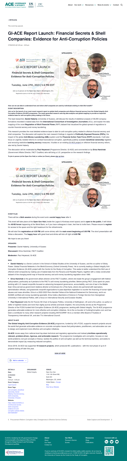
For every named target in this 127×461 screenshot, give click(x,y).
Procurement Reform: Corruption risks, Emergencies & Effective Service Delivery (38, 419)
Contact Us (48, 445)
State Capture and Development (98, 419)
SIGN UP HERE (60, 353)
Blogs (87, 440)
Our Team (48, 442)
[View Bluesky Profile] (112, 442)
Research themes (71, 440)
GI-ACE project (75, 142)
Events (67, 442)
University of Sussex (14, 398)
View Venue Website (52, 387)
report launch (12, 385)
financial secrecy (19, 394)
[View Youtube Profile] (117, 442)
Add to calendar (18, 360)
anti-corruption (12, 390)
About (46, 440)
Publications (89, 442)
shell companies (13, 396)
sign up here (59, 156)
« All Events (12, 20)
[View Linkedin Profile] (106, 442)
